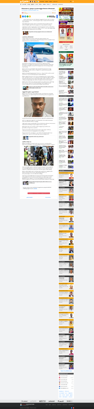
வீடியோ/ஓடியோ (65, 396)
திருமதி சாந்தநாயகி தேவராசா (64, 343)
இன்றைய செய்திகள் (66, 44)
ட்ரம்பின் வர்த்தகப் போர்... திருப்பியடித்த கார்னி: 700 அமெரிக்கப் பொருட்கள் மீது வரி (63, 99)
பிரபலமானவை (48, 197)
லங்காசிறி (42, 1)
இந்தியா (32, 4)
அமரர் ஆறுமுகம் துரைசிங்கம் (63, 314)
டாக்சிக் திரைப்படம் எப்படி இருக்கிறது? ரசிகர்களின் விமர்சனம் (63, 113)
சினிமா (50, 1)
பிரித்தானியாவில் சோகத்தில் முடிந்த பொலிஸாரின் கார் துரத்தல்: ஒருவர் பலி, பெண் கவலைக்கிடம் (62, 161)
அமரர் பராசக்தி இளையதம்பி (63, 225)
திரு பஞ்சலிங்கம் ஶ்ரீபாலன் (63, 248)
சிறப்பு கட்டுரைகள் (63, 52)
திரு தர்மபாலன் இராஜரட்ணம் (63, 263)
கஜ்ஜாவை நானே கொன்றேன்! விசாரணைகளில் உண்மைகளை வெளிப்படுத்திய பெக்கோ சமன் (41, 87)
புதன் (61, 46)
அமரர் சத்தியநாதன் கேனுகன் (64, 299)
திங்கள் (71, 46)
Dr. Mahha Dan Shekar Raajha (62, 37)
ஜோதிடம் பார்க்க (63, 26)
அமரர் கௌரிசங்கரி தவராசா (63, 328)
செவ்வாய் (66, 46)
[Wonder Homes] (66, 18)
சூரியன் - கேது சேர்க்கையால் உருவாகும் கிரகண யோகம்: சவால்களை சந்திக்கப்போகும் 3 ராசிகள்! (63, 151)
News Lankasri (60, 101)
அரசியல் (26, 13)
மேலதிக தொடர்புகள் (64, 373)
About (50, 404)
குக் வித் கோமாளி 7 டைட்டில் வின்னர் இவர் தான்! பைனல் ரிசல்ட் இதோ (63, 118)
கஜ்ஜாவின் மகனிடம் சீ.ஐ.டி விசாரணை (36, 136)
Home (47, 404)
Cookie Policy (65, 404)
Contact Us (54, 404)
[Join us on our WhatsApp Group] (51, 16)
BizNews (49, 4)
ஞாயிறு (61, 47)
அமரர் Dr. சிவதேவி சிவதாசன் (64, 350)
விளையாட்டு (54, 4)
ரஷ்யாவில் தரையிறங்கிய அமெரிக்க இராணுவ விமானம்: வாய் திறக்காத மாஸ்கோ (63, 104)
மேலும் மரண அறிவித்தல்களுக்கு (66, 370)
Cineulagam (60, 115)
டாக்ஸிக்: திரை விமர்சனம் (61, 127)
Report (54, 12)
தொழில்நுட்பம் (61, 391)
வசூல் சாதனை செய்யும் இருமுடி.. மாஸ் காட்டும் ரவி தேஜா (63, 132)
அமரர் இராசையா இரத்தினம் (63, 321)
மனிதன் (46, 1)
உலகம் (36, 4)
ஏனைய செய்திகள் (63, 96)
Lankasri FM (55, 1)
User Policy (59, 404)
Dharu (25, 12)
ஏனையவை (60, 4)
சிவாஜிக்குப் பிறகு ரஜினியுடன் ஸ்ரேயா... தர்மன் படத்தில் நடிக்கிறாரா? (62, 155)
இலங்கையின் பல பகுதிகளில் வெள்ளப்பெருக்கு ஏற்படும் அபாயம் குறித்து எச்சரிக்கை (63, 82)
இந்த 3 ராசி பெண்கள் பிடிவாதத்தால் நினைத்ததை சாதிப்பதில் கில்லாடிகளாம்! (63, 141)
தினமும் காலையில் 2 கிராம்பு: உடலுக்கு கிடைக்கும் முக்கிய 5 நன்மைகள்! (62, 122)
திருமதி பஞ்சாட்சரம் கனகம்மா (64, 188)
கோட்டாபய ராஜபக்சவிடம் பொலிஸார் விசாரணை (63, 86)
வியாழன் (66, 49)
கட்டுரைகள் (70, 396)
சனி (66, 47)
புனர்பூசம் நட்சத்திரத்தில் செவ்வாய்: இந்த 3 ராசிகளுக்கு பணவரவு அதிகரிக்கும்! (63, 108)
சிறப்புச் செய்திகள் (63, 69)
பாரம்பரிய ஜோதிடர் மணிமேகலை (69, 38)
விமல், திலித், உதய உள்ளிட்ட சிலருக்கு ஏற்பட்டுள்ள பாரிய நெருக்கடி (62, 73)
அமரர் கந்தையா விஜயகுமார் (63, 292)
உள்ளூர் (28, 4)
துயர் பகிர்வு (62, 170)
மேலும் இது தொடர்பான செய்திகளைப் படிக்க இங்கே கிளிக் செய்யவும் (38, 193)
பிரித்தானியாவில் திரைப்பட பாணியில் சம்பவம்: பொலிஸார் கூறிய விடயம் (62, 137)
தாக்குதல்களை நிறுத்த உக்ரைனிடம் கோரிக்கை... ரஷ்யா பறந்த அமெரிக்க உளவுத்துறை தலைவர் (63, 166)
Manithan (60, 110)
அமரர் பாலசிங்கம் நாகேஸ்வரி (64, 174)
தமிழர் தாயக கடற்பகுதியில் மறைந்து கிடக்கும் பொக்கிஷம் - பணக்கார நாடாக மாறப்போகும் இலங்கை (63, 77)
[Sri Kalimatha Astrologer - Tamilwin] (66, 10)
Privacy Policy (71, 404)
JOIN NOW (35, 188)
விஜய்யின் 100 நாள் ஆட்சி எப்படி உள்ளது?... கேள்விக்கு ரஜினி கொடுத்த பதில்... (63, 146)
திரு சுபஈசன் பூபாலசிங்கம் (63, 210)
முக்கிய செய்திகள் (30, 197)
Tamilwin (27, 407)
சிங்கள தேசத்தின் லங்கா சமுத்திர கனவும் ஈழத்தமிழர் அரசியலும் (65, 65)
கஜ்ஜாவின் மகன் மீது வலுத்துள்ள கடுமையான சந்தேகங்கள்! (40, 31)
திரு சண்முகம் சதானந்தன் (63, 203)
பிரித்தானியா (70, 393)
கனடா (66, 393)
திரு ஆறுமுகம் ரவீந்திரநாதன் (63, 270)
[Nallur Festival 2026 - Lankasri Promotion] (66, 14)
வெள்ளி (71, 47)
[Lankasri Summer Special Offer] (66, 23)
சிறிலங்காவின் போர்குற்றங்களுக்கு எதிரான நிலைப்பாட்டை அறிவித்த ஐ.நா (40, 182)
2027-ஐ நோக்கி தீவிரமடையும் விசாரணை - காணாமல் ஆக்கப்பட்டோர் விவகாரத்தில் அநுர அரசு (63, 92)
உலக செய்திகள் (61, 393)
